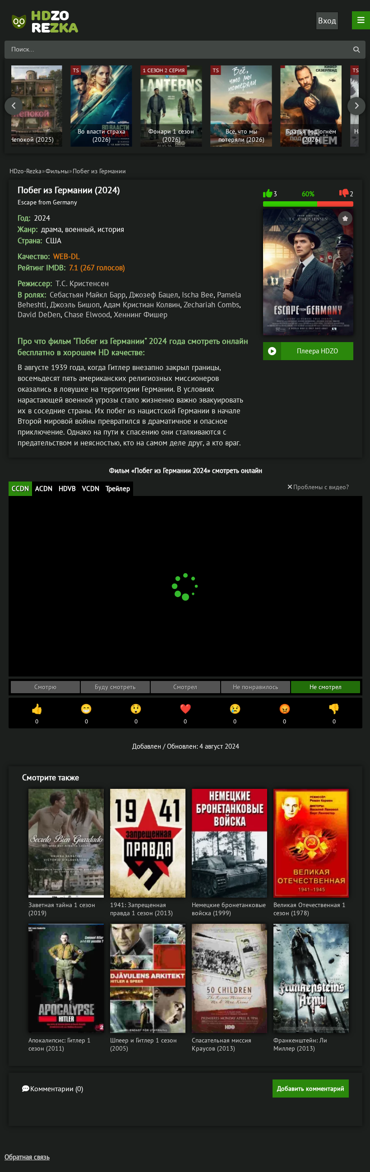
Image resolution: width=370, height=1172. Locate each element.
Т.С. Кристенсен (82, 283)
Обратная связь (27, 1157)
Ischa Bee (197, 295)
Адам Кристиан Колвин (141, 305)
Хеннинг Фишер (140, 315)
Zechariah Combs (211, 305)
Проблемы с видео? (321, 487)
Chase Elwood (87, 315)
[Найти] (356, 50)
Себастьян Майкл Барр (87, 295)
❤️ (185, 714)
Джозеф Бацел (153, 295)
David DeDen (39, 315)
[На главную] (49, 20)
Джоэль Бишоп (75, 305)
